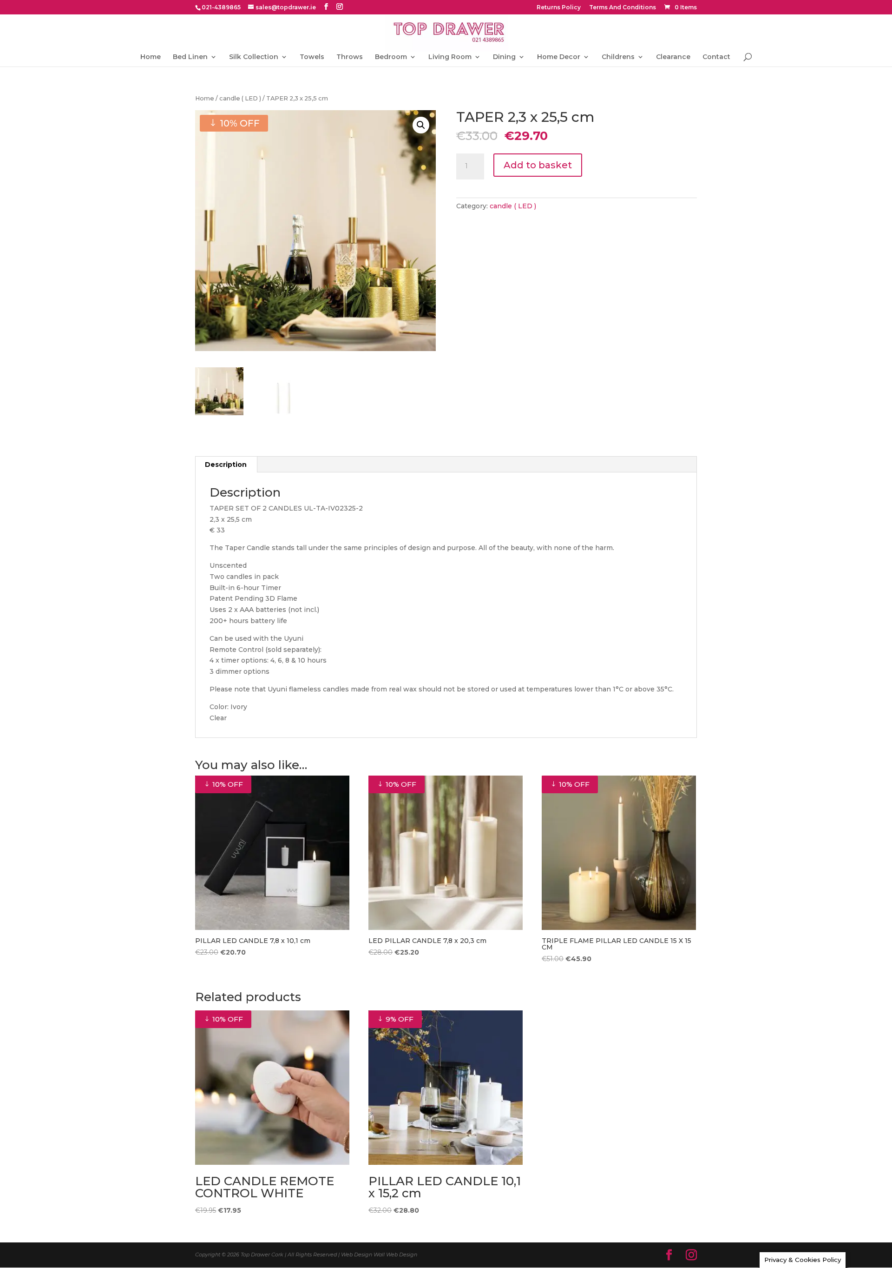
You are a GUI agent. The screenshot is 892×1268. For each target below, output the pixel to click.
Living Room (450, 57)
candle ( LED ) (240, 98)
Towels (312, 57)
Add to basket (538, 165)
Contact (716, 57)
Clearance (673, 57)
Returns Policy (559, 8)
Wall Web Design (395, 1254)
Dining (504, 57)
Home (150, 57)
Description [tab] (226, 464)
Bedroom (391, 57)
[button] (421, 125)
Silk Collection (253, 57)
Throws (349, 57)
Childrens (618, 57)
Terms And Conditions (622, 8)
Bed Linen (190, 57)
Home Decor (558, 57)
